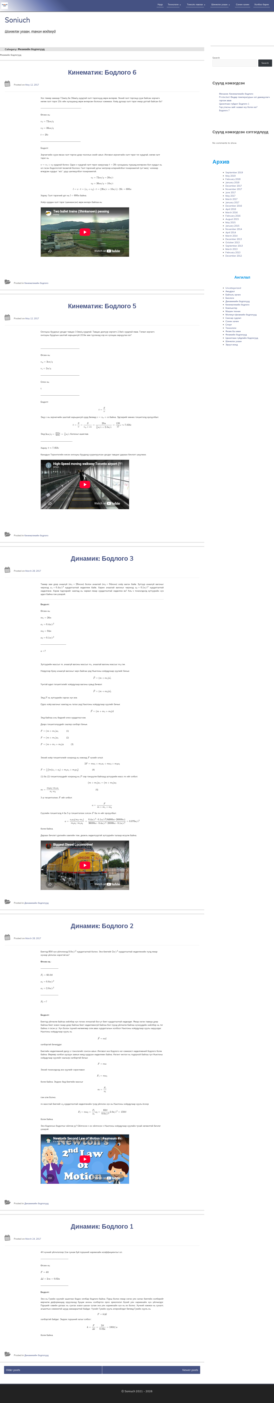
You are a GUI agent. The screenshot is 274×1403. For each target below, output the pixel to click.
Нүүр (160, 4)
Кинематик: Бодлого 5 (102, 306)
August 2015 (232, 219)
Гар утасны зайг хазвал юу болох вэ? (238, 107)
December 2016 (233, 205)
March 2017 (231, 199)
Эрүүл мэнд (231, 344)
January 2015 (232, 225)
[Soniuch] (26, 5)
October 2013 (232, 242)
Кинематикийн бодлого (36, 283)
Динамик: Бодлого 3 (102, 558)
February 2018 (232, 179)
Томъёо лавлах (195, 4)
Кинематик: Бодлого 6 (102, 72)
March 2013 (231, 249)
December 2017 (233, 185)
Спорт (228, 324)
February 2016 (232, 215)
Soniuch (17, 20)
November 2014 (233, 229)
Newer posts (190, 1370)
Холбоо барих (261, 4)
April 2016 (230, 209)
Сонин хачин (242, 4)
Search (216, 57)
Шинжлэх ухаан (219, 4)
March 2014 (231, 235)
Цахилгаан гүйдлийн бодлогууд (241, 338)
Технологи (173, 4)
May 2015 (230, 222)
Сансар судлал (233, 318)
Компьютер (231, 308)
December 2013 (233, 239)
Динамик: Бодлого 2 (102, 926)
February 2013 (232, 252)
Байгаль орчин (233, 294)
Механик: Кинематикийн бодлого (236, 93)
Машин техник (232, 311)
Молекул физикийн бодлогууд (241, 314)
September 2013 (234, 245)
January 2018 (232, 182)
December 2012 (233, 255)
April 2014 (230, 232)
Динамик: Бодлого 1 (102, 1226)
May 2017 (230, 195)
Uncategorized (233, 288)
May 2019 (230, 175)
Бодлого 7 (224, 110)
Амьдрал (230, 291)
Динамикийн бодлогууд (36, 902)
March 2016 (231, 212)
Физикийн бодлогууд (236, 334)
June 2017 (230, 192)
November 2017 (233, 189)
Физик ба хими (233, 331)
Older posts (13, 1370)
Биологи (229, 298)
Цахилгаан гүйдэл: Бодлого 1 (234, 103)
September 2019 (234, 172)
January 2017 (232, 202)
